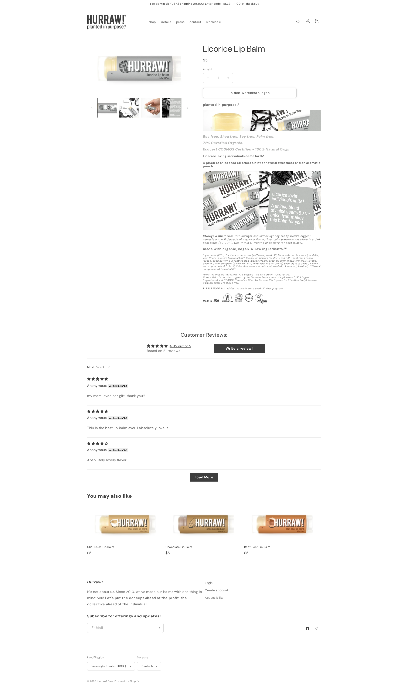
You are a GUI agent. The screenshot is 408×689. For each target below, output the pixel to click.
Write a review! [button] (239, 348)
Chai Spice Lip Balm (100, 547)
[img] (97, 379)
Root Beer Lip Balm (257, 547)
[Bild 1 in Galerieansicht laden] (107, 107)
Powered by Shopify (127, 680)
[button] (298, 22)
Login (209, 583)
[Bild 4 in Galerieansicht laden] (171, 107)
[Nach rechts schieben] (187, 107)
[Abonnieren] (158, 628)
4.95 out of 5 (180, 346)
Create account (216, 590)
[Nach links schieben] (91, 107)
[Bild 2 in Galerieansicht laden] (128, 107)
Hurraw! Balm (106, 680)
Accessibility (214, 598)
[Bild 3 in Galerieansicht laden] (150, 107)
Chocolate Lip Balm (179, 547)
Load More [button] (204, 477)
